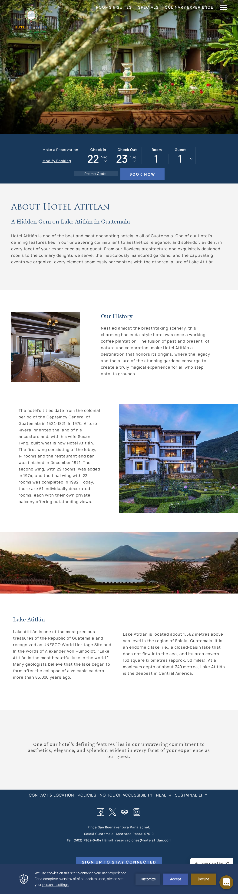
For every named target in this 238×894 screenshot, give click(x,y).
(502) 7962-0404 (87, 840)
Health (164, 795)
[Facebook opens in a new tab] (100, 811)
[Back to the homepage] (31, 20)
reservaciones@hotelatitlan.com (143, 840)
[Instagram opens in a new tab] (136, 811)
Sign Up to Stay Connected (119, 862)
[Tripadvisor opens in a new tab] (124, 811)
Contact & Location (51, 795)
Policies (87, 795)
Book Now (142, 174)
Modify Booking (57, 161)
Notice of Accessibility (126, 795)
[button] (98, 155)
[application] (119, 879)
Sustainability (191, 795)
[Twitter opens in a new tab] (112, 811)
